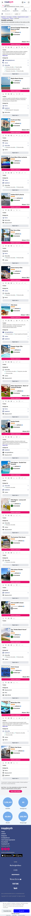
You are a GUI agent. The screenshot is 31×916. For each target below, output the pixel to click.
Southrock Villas (16, 120)
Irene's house (15, 667)
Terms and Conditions (21, 915)
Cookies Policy (8, 915)
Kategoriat (4, 835)
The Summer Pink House (18, 537)
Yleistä (3, 831)
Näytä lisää (14, 73)
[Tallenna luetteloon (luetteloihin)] (9, 27)
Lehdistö (3, 833)
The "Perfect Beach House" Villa (19, 630)
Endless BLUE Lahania (17, 194)
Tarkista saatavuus (15, 44)
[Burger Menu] (2, 2)
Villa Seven (14, 305)
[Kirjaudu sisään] (28, 2)
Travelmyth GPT (5, 844)
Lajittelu (16, 14)
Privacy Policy (14, 915)
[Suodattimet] (2, 14)
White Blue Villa (15, 702)
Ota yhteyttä (4, 842)
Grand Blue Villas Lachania (19, 157)
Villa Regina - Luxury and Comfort (18, 500)
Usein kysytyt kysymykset (8, 840)
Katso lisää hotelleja (15, 791)
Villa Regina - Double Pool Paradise (18, 463)
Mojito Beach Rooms (17, 78)
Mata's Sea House (16, 747)
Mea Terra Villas (15, 230)
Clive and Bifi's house (17, 603)
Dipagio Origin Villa (16, 346)
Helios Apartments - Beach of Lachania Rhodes (19, 386)
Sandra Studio (15, 421)
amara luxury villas (16, 267)
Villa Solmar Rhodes (17, 569)
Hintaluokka (8, 14)
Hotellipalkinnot (5, 837)
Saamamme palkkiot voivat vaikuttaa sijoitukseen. (12, 24)
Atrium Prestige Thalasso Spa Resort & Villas (19, 28)
